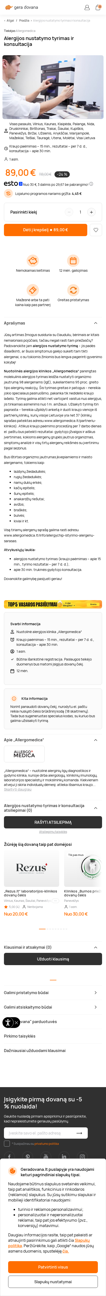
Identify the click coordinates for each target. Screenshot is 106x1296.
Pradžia (24, 20)
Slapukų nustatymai (53, 1281)
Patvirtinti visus (53, 1267)
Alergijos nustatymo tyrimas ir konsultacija (61, 20)
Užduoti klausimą (53, 959)
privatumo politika (47, 1144)
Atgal (10, 20)
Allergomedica (25, 31)
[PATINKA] (96, 230)
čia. (65, 1251)
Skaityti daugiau (18, 789)
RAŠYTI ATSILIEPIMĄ (53, 822)
